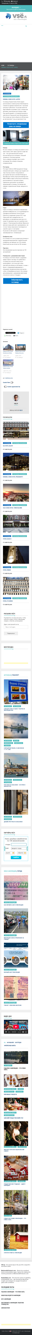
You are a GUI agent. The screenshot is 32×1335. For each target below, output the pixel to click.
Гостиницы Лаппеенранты (11, 96)
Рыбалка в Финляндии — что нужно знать (13, 1292)
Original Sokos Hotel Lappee (11, 99)
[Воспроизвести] (6, 1032)
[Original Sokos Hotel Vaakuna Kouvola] (20, 347)
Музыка (16, 740)
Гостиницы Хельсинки (19, 443)
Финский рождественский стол (13, 1118)
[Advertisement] (16, 45)
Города (19, 871)
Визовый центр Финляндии (12, 972)
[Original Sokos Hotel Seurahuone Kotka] (8, 347)
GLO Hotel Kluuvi (8, 446)
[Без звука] (23, 1032)
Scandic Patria (6, 382)
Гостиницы (7, 93)
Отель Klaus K (7, 539)
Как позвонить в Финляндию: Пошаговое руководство (12, 1303)
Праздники (22, 1181)
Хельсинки (8, 782)
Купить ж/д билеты (14, 848)
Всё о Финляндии (16, 9)
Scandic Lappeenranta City (13, 386)
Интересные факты (10, 1045)
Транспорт (15, 675)
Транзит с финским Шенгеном (12, 1005)
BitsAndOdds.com (6, 1277)
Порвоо (21, 1089)
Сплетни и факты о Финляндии (13, 1252)
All (5, 1042)
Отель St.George (8, 601)
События (7, 745)
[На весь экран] (26, 1032)
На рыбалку (10, 1042)
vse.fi (20, 410)
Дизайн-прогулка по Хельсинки (13, 821)
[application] (16, 1027)
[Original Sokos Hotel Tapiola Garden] (8, 363)
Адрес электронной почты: (11, 624)
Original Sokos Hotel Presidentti (13, 477)
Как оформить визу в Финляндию (13, 905)
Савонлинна (18, 743)
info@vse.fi (15, 1)
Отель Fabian (7, 570)
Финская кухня (9, 1091)
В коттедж (18, 1042)
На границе (17, 706)
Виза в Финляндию (10, 871)
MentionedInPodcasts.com (21, 1273)
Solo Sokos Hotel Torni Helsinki (12, 508)
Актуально (7, 675)
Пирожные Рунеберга (10, 1094)
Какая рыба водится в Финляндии (10, 1295)
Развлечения (8, 743)
